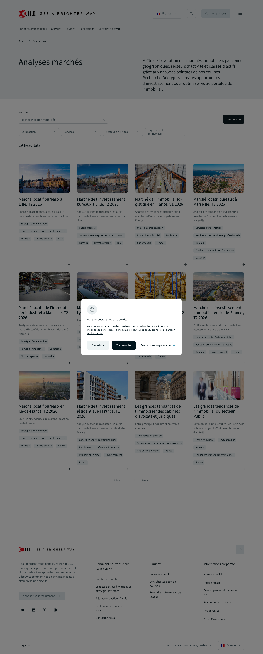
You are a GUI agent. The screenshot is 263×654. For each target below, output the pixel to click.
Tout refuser (98, 345)
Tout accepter (123, 345)
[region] (131, 327)
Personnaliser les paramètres (158, 345)
